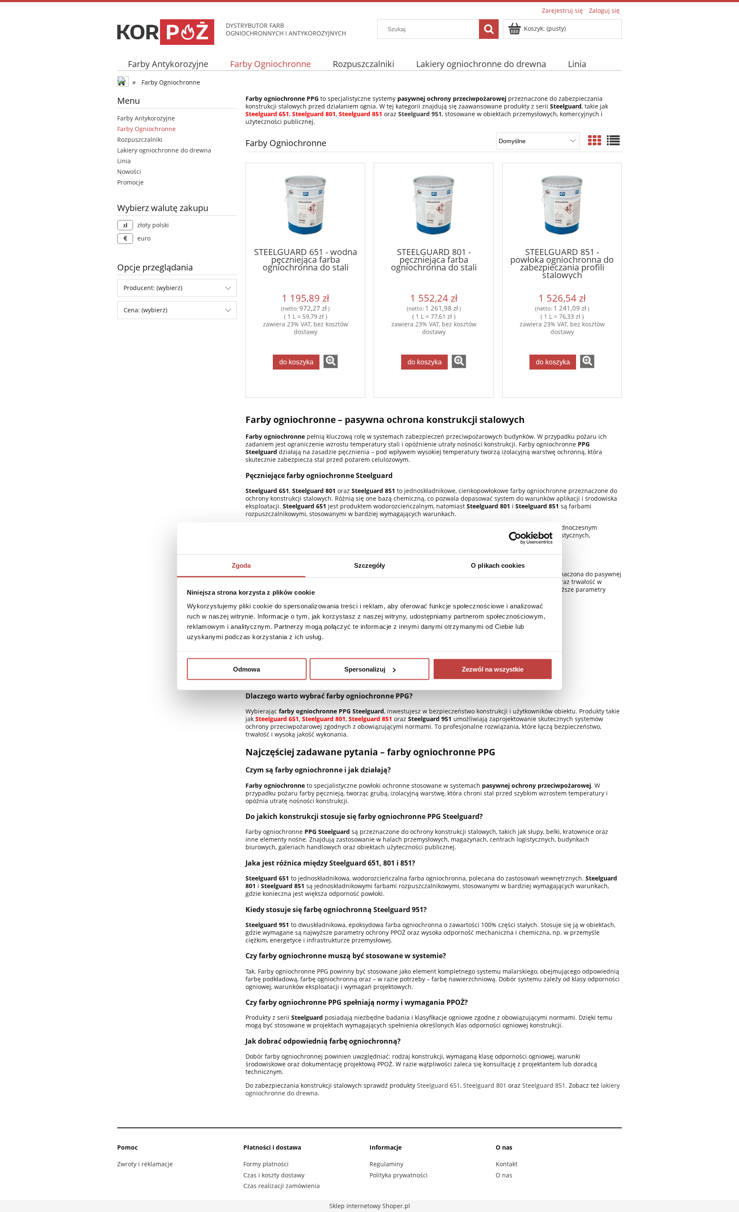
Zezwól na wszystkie (492, 669)
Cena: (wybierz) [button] (145, 310)
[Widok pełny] (613, 140)
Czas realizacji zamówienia (281, 1186)
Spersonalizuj (364, 669)
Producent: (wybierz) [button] (153, 288)
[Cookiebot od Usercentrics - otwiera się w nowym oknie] (515, 538)
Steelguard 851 (543, 1085)
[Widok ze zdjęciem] (594, 140)
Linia (124, 161)
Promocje (130, 182)
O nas (504, 1175)
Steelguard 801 (484, 1085)
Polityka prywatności (399, 1175)
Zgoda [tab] (241, 565)
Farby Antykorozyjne (146, 118)
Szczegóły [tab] (369, 565)
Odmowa (246, 669)
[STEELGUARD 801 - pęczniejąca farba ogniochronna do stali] (433, 204)
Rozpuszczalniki (140, 139)
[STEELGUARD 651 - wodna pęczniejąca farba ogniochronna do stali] (305, 204)
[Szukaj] (489, 29)
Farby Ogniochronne (146, 129)
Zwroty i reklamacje (145, 1164)
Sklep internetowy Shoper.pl (369, 1206)
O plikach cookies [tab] (498, 565)
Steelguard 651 (438, 1085)
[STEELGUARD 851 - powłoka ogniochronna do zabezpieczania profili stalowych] (561, 204)
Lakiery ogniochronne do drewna (164, 150)
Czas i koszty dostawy (273, 1175)
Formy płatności (266, 1164)
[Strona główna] (167, 31)
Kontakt (506, 1164)
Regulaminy (386, 1164)
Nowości (129, 171)
